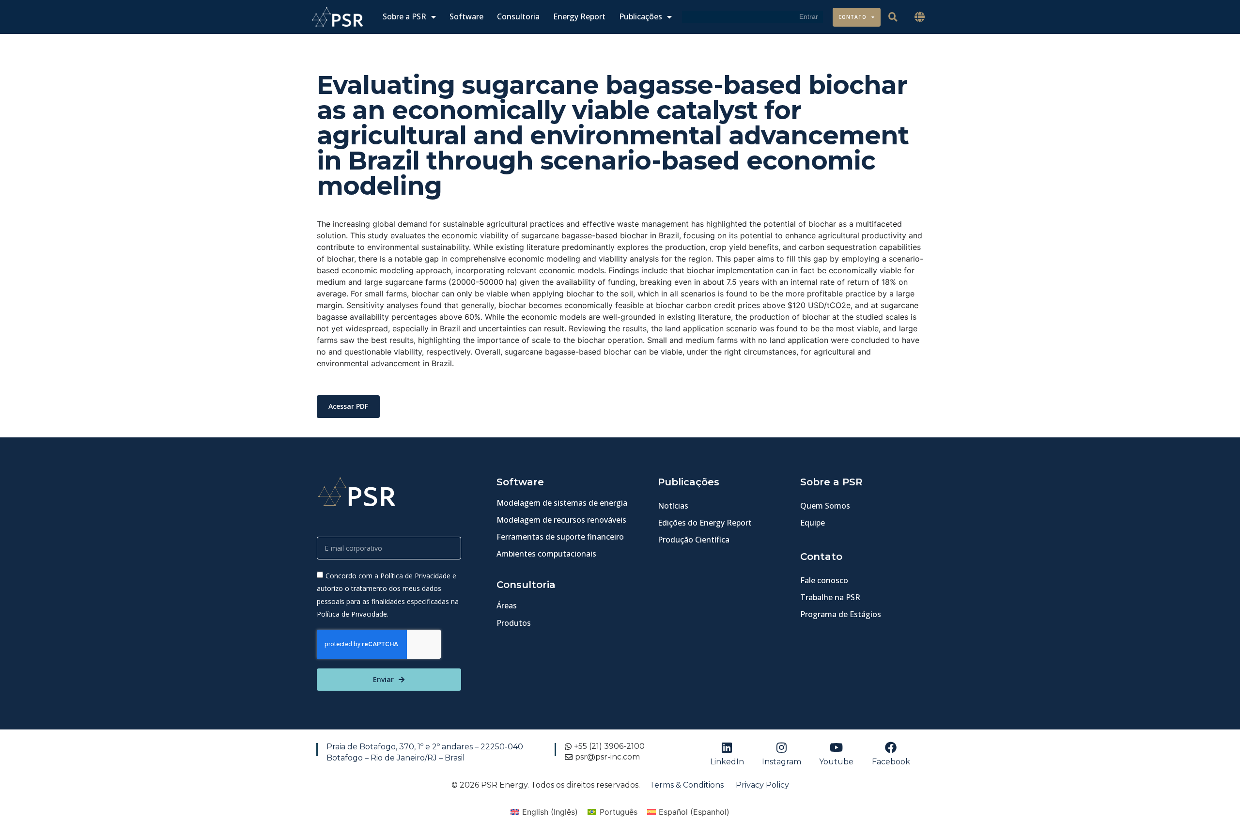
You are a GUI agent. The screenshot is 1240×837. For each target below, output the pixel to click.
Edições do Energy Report (705, 522)
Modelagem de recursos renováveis (561, 519)
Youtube (836, 761)
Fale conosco (824, 580)
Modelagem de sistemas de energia (561, 502)
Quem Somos (825, 505)
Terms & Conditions (687, 785)
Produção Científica (693, 539)
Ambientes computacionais (546, 553)
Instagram (781, 761)
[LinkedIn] (727, 747)
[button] (920, 17)
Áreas (506, 605)
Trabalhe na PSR (830, 597)
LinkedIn (727, 761)
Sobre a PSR (404, 17)
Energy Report (579, 16)
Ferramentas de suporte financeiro (560, 536)
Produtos (513, 623)
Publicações (640, 17)
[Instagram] (782, 747)
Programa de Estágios (840, 614)
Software (466, 16)
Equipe (812, 522)
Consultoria (518, 16)
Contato (852, 17)
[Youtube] (836, 747)
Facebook (891, 761)
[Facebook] (891, 747)
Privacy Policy (762, 785)
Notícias (673, 505)
